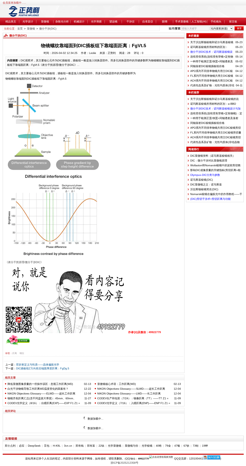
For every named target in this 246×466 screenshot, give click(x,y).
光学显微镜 (114, 445)
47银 (177, 445)
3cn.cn (68, 445)
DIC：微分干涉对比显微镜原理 (208, 160)
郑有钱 (80, 445)
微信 (133, 458)
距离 (14, 353)
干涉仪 (130, 21)
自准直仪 (147, 21)
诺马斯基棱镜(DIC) (201, 179)
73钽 (196, 445)
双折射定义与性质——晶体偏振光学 (37, 364)
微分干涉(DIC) (48, 28)
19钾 (205, 445)
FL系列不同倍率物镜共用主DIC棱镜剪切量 (215, 132)
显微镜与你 (131, 445)
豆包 (46, 445)
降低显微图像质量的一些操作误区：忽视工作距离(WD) (40, 383)
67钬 (186, 445)
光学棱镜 (147, 445)
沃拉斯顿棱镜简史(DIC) (204, 189)
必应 (21, 445)
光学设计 (27, 21)
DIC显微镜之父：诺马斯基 (206, 184)
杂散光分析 (62, 21)
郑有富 (91, 445)
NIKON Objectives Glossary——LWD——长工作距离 (129, 393)
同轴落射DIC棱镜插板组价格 (207, 66)
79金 (168, 445)
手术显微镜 (182, 21)
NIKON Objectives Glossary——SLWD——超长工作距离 (131, 388)
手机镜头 (216, 21)
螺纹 (22, 353)
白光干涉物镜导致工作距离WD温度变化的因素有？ (37, 388)
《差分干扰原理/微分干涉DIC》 (24, 262)
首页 (20, 28)
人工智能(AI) (199, 21)
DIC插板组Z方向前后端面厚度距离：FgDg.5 (42, 368)
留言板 (233, 21)
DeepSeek (34, 445)
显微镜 (45, 21)
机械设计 (79, 21)
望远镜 (113, 21)
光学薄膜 (96, 21)
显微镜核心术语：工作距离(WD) (116, 383)
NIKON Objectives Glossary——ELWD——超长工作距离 (41, 393)
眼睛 (164, 21)
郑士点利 (10, 445)
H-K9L (57, 445)
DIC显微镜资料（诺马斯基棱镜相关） (212, 155)
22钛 (101, 445)
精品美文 (10, 21)
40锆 (159, 445)
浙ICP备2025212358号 (124, 462)
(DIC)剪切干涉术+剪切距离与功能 (210, 198)
